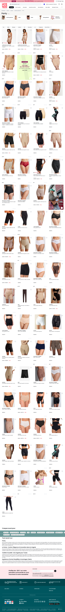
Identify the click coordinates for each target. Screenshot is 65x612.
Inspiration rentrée (32, 7)
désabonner (46, 575)
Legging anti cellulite (59, 532)
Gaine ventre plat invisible (14, 532)
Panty (23, 10)
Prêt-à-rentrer (18, 7)
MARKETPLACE (51, 590)
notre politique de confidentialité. (48, 576)
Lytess (28, 532)
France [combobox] (61, 609)
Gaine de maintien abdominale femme (17, 534)
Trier (3, 27)
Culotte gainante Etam (50, 532)
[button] (62, 4)
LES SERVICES (21, 588)
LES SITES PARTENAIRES (52, 588)
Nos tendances (40, 7)
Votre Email (34, 568)
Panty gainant (33, 532)
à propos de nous (36, 588)
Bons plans (25, 7)
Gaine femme (6, 532)
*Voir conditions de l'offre (36, 573)
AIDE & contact (7, 588)
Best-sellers (48, 7)
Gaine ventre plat (6, 534)
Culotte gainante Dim (41, 532)
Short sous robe (23, 532)
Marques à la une (55, 7)
